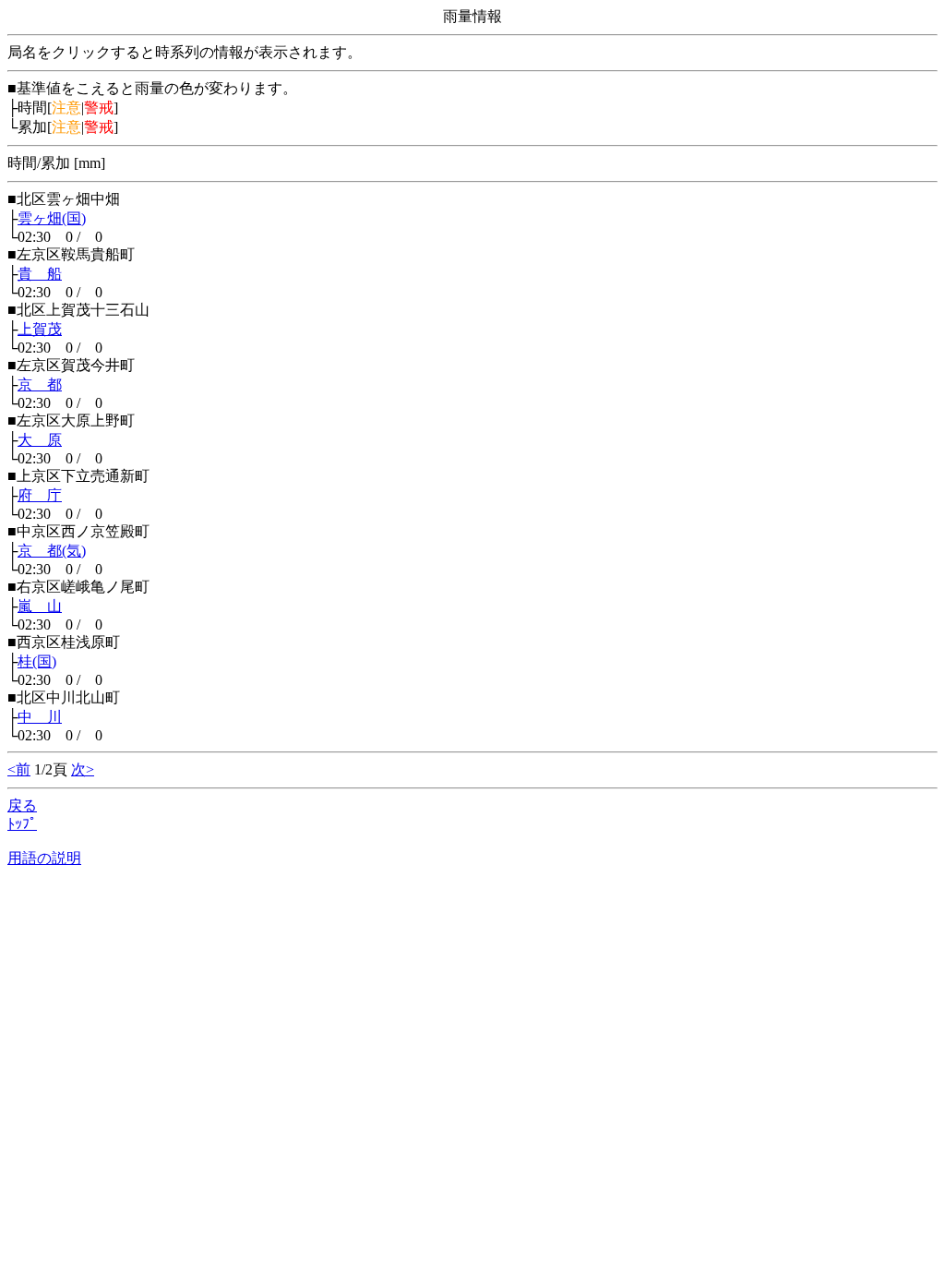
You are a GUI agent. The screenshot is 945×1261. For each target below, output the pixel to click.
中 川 (40, 717)
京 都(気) (52, 550)
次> (82, 769)
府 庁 (40, 495)
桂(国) (37, 661)
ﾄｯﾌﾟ (22, 824)
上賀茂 (40, 329)
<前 (18, 769)
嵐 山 (40, 606)
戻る (22, 805)
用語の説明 (44, 858)
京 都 (40, 384)
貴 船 (40, 274)
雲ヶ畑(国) (52, 218)
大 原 (40, 440)
